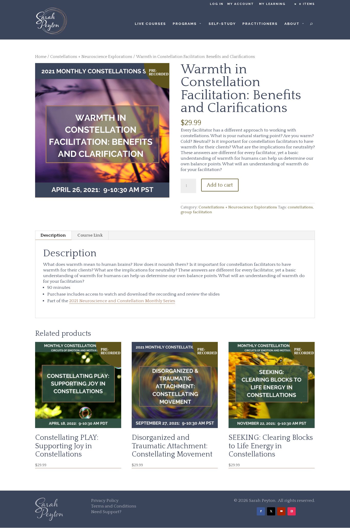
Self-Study (222, 24)
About (292, 24)
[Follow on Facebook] (261, 511)
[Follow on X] (271, 511)
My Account (240, 4)
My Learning (272, 4)
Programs (185, 24)
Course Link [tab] (90, 235)
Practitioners (260, 24)
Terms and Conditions (113, 506)
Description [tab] (53, 235)
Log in (216, 4)
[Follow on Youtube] (281, 511)
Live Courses (150, 24)
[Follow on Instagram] (291, 511)
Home (40, 56)
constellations (300, 207)
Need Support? (106, 511)
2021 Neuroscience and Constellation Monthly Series (122, 300)
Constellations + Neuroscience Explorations (91, 56)
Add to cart (220, 185)
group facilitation (196, 212)
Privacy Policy (104, 500)
